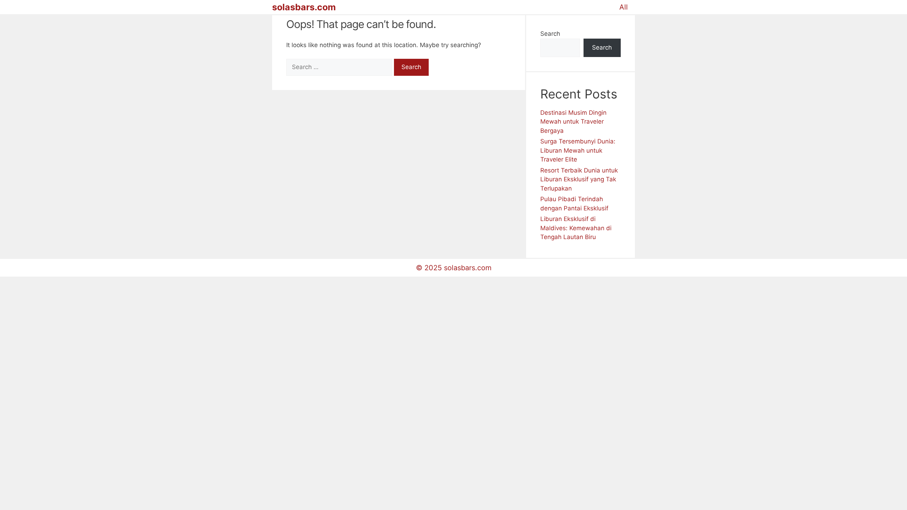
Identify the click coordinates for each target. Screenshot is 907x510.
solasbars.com (304, 7)
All (623, 7)
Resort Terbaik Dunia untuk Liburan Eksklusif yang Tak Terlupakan (579, 179)
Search (550, 33)
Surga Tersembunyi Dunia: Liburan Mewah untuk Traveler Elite (577, 150)
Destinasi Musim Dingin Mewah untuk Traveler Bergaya (573, 121)
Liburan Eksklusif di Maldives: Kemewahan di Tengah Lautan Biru (576, 227)
